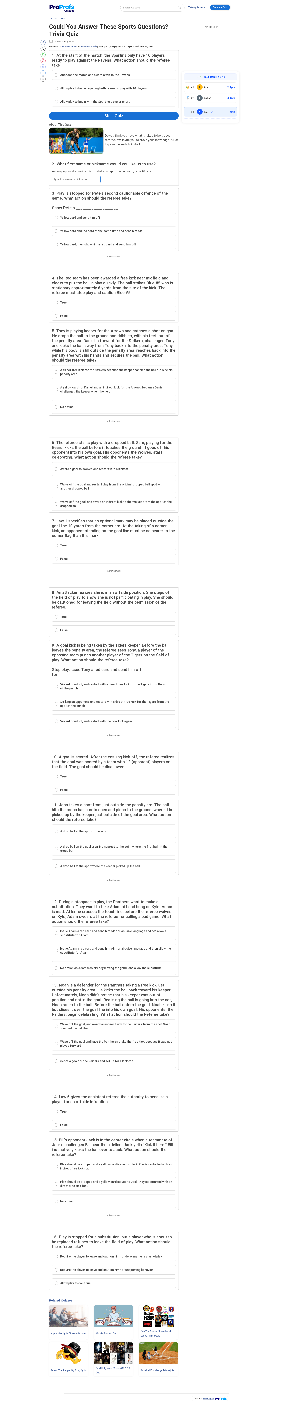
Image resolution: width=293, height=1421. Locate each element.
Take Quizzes (195, 7)
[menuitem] (196, 8)
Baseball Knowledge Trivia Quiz (157, 1370)
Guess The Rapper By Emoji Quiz (68, 1370)
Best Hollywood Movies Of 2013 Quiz (113, 1370)
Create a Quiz (220, 7)
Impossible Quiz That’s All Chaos (68, 1333)
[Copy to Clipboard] (44, 73)
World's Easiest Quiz (107, 1333)
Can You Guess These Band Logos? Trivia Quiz (156, 1333)
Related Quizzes (60, 1300)
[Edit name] (212, 111)
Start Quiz (113, 115)
